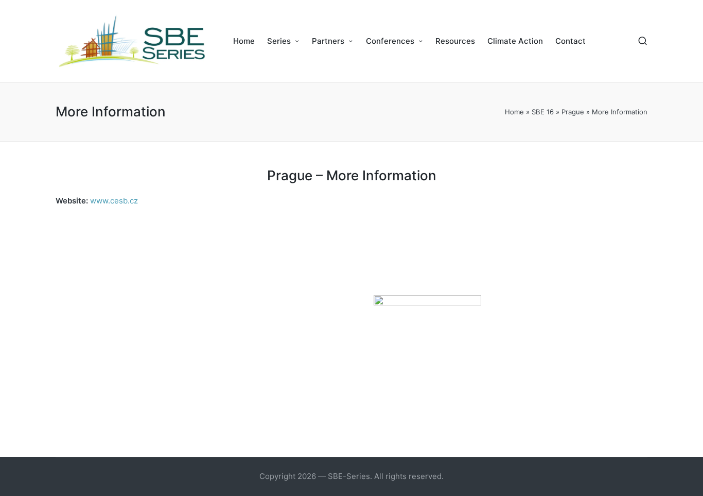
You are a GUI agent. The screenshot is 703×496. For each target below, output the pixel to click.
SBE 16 (543, 112)
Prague (572, 112)
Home (514, 112)
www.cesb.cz (114, 201)
